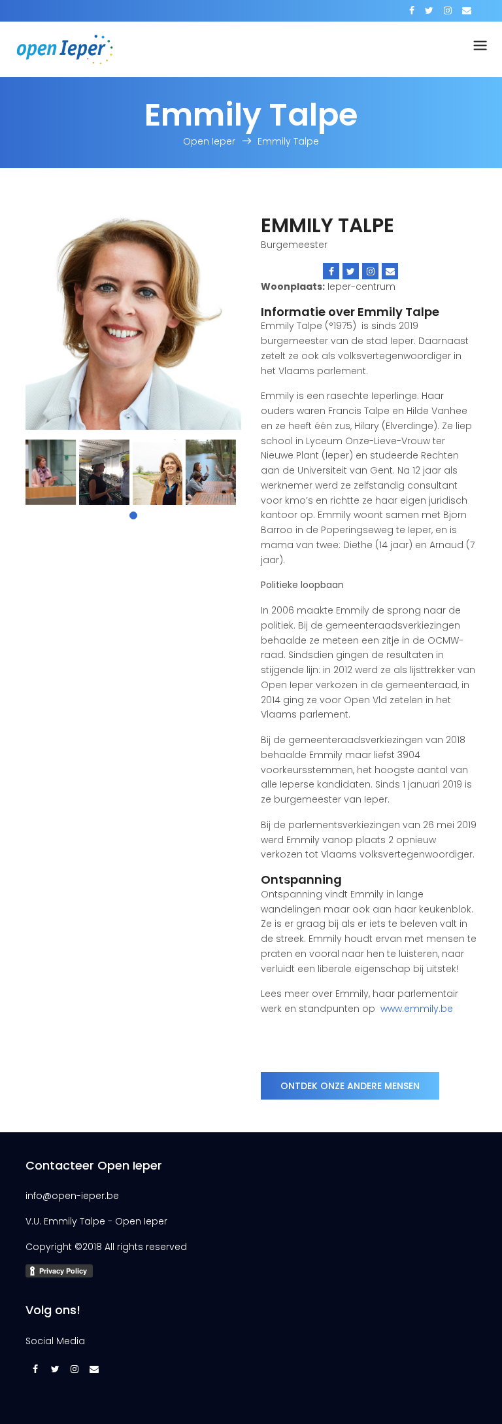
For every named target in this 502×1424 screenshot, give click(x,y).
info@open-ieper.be (72, 1195)
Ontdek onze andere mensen (350, 1085)
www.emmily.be (416, 1008)
